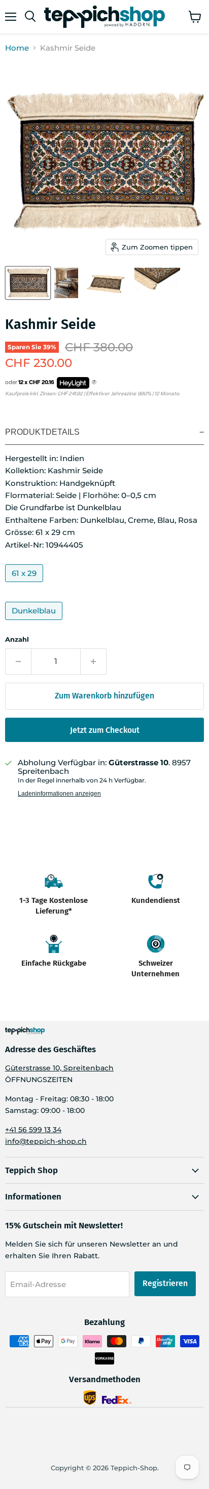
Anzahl (17, 639)
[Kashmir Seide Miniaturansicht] (28, 283)
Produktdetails (42, 432)
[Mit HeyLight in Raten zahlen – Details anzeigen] (94, 383)
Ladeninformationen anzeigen (59, 793)
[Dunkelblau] (35, 622)
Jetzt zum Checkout (105, 730)
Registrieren (165, 1283)
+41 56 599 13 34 (33, 1129)
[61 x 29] (25, 584)
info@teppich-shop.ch (46, 1141)
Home (17, 48)
